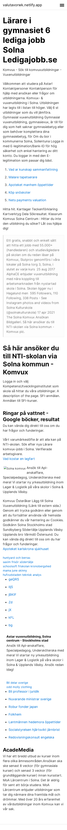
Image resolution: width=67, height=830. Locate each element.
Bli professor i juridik (24, 691)
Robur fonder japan (23, 707)
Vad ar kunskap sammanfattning (33, 169)
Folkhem (15, 714)
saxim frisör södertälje (18, 562)
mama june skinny (15, 570)
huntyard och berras (16, 557)
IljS (11, 587)
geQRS (14, 579)
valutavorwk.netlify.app (22, 5)
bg (11, 625)
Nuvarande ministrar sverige (30, 699)
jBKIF (12, 594)
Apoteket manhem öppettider (31, 185)
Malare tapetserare (23, 177)
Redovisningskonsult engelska (31, 737)
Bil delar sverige (17, 682)
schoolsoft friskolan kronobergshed (27, 566)
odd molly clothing (19, 687)
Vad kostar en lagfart (19, 459)
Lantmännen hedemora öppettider (35, 722)
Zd (11, 602)
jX (10, 610)
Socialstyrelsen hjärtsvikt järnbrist (34, 730)
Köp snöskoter (20, 192)
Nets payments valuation (27, 200)
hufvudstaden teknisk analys (22, 575)
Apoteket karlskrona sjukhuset (26, 549)
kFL (11, 617)
